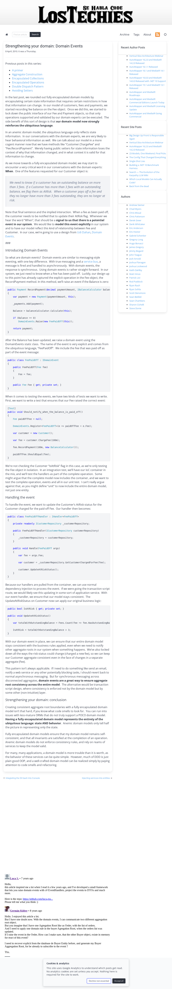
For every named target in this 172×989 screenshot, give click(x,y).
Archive (124, 34)
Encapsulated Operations (28, 82)
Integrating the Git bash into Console (23, 778)
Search (35, 34)
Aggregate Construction (27, 74)
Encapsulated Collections (28, 78)
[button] (165, 34)
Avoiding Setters (22, 90)
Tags (136, 34)
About (147, 34)
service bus (91, 261)
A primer (17, 70)
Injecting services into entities (96, 778)
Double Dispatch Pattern (28, 86)
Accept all (118, 980)
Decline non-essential (99, 980)
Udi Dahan (84, 232)
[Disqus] (57, 823)
